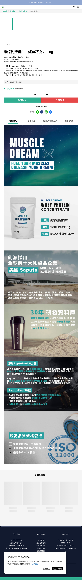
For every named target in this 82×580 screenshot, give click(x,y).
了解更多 (35, 563)
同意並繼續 (57, 568)
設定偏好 (46, 568)
